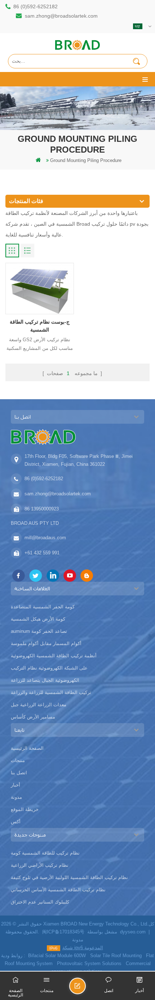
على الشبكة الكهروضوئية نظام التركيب (49, 668)
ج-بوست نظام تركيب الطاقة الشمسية (40, 326)
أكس (16, 821)
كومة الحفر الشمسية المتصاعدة (43, 606)
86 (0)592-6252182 (35, 6)
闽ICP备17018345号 (63, 931)
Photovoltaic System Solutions (89, 963)
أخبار (15, 785)
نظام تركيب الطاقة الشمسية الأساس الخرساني (58, 889)
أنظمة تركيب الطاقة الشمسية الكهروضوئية (54, 655)
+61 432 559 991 (42, 552)
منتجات (18, 760)
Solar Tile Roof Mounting (116, 955)
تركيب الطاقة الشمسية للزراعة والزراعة (51, 692)
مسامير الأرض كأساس (33, 717)
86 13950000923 (42, 509)
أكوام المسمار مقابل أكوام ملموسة (46, 643)
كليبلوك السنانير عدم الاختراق (40, 902)
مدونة (16, 797)
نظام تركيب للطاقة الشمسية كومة (45, 853)
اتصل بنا (19, 772)
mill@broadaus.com (45, 537)
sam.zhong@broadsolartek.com (61, 16)
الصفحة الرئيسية (27, 748)
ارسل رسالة (85, 989)
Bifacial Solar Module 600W (57, 955)
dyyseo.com (133, 931)
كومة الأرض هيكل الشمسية (38, 619)
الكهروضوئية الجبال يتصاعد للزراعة (45, 680)
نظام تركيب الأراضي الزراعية (39, 865)
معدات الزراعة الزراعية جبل (38, 704)
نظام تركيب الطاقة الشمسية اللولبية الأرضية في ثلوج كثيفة (69, 877)
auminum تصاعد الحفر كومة (39, 631)
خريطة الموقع (25, 809)
